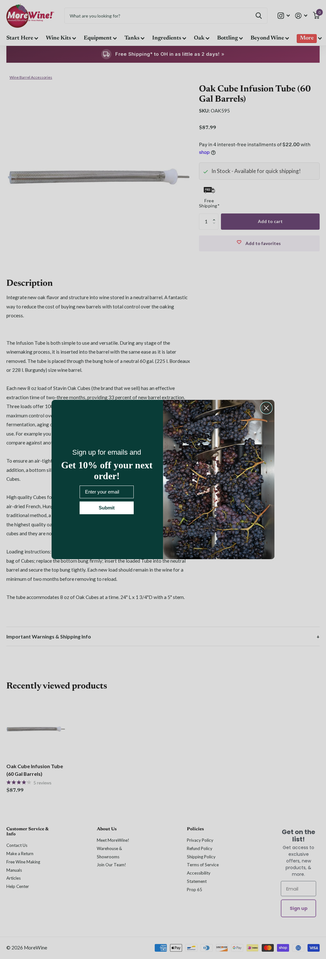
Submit (107, 507)
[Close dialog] (266, 408)
